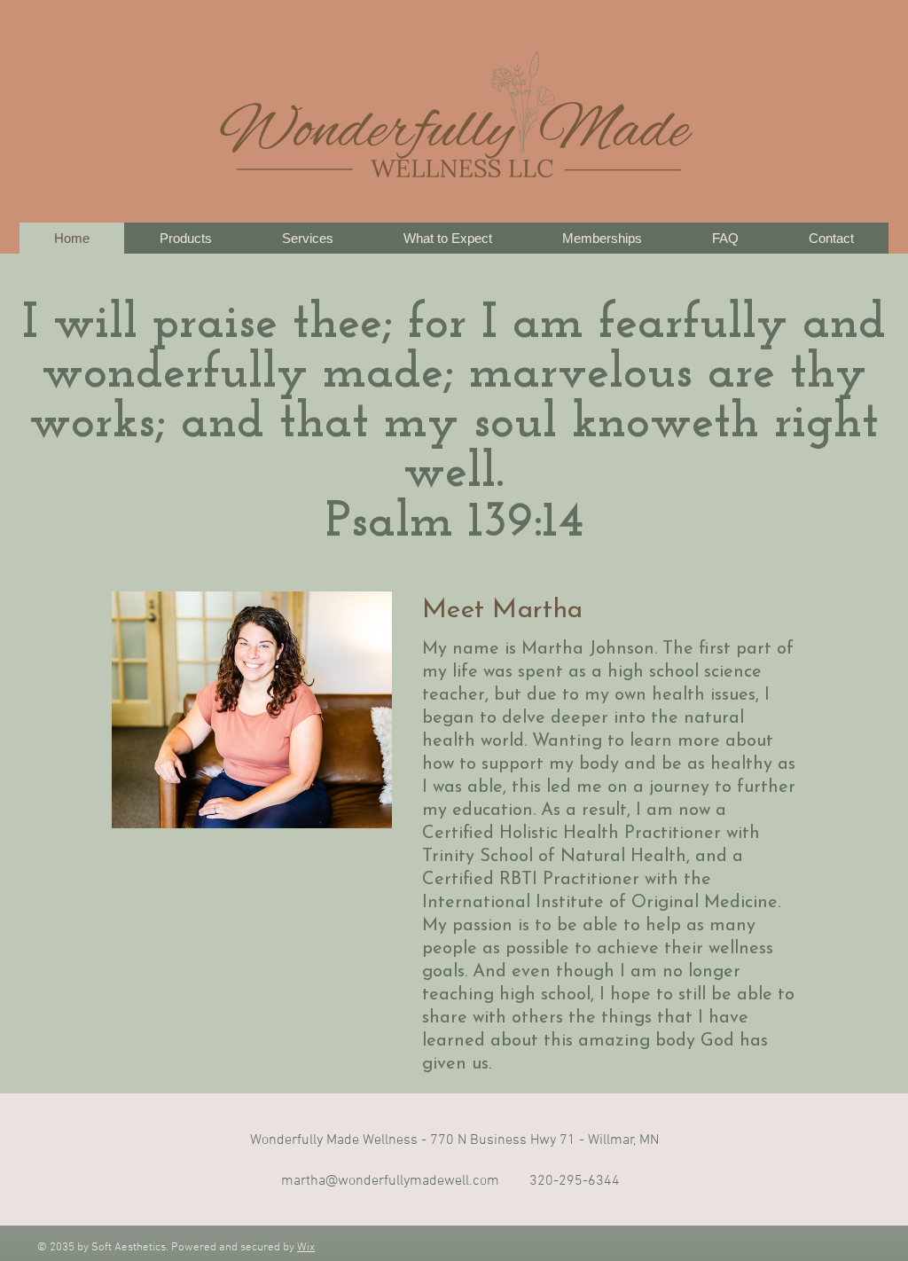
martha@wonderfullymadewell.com (390, 1181)
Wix (306, 1248)
